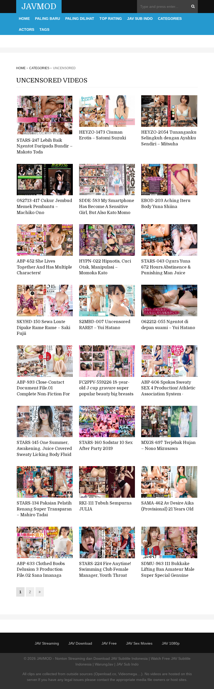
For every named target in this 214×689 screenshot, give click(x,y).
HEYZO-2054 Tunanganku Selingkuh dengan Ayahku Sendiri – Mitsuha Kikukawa (169, 141)
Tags (44, 29)
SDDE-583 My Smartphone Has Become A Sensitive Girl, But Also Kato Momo (106, 206)
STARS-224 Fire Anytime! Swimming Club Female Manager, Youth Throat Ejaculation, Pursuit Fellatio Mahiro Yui (105, 575)
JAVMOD (38, 6)
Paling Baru (47, 18)
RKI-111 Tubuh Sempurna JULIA (105, 506)
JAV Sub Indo (140, 18)
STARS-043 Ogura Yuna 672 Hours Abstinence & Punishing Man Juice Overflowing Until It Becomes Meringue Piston (168, 273)
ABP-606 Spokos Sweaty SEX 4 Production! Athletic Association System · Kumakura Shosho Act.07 (168, 391)
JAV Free (109, 643)
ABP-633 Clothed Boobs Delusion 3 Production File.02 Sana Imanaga (41, 569)
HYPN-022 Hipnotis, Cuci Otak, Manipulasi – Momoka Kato (105, 267)
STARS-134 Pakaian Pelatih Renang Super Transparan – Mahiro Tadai (44, 509)
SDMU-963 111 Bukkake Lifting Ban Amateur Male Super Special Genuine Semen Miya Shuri (167, 572)
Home (24, 18)
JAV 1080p (171, 643)
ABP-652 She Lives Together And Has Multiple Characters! (44, 267)
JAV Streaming (47, 643)
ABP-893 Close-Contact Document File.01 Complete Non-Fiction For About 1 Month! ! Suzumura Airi (43, 394)
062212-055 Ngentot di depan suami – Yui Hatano (168, 324)
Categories (170, 18)
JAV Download (80, 643)
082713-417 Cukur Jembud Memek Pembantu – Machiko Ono (44, 206)
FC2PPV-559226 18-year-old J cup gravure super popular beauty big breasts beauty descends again (106, 391)
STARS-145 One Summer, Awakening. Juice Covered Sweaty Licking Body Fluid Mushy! (44, 451)
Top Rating (110, 18)
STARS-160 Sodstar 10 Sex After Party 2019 (106, 445)
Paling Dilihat (79, 18)
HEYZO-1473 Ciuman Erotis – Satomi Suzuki (102, 135)
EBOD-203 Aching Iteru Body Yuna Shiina (166, 203)
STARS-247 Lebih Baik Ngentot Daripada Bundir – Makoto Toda (45, 146)
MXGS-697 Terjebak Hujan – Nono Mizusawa (168, 445)
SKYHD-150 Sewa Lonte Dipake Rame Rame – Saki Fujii (43, 327)
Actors (26, 29)
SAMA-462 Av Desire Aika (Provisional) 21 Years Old (167, 506)
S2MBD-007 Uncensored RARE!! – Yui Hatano (104, 324)
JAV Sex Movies (139, 643)
